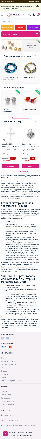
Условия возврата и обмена (11, 381)
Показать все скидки (20, 171)
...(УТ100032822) (33, 146)
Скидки (3, 377)
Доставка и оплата (8, 361)
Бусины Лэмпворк (29, 109)
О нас (3, 358)
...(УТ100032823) (13, 146)
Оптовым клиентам (8, 364)
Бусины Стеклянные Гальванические (10, 79)
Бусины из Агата (29, 78)
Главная (4, 391)
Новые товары (7, 27)
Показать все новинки (20, 118)
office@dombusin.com (12, 420)
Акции (20, 27)
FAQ (2, 368)
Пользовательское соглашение (21, 436)
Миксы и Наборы (7, 404)
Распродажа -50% (7, 1)
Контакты (4, 374)
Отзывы (4, 371)
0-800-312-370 (9, 415)
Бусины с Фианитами (7, 110)
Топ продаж (33, 27)
